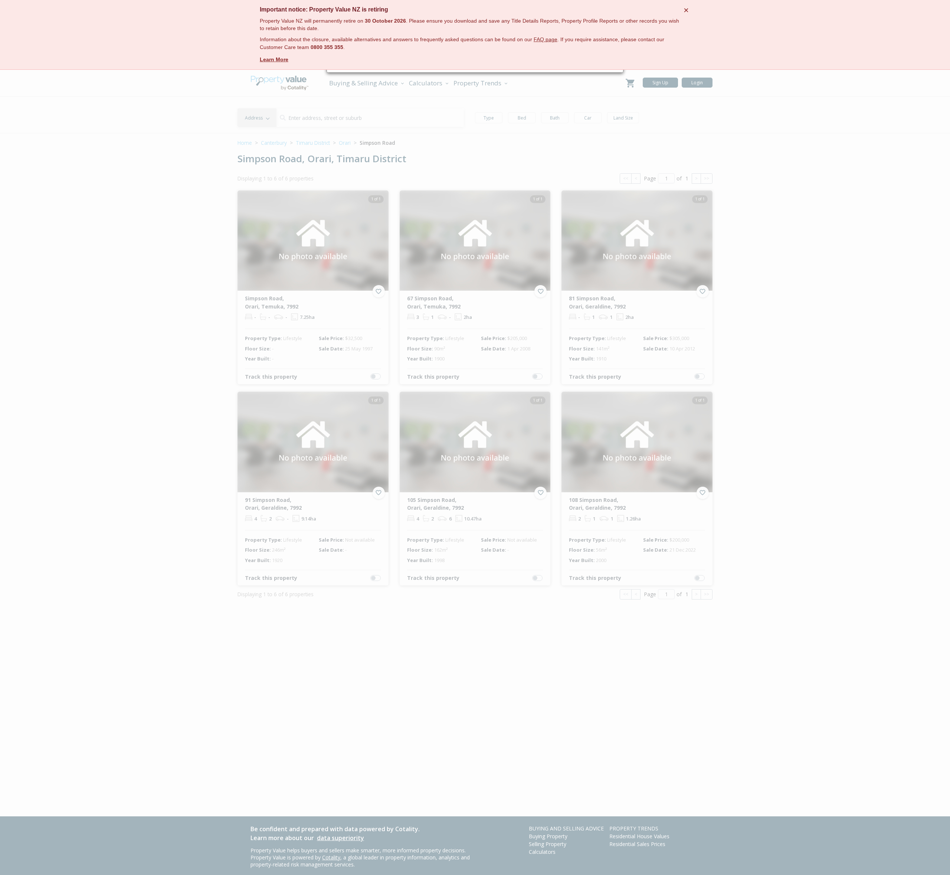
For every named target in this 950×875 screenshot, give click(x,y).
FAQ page (545, 39)
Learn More (274, 59)
